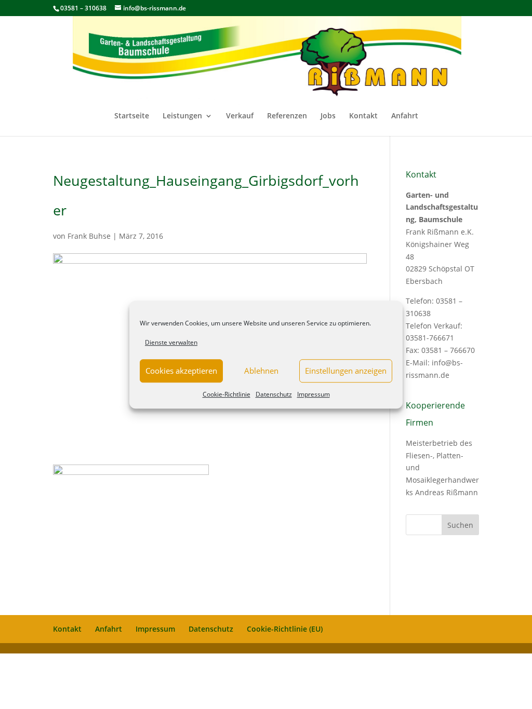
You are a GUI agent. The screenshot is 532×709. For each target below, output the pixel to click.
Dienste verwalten (171, 342)
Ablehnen (261, 371)
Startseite (131, 116)
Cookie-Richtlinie (226, 394)
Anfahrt (404, 116)
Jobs (328, 116)
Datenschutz (274, 394)
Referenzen (287, 116)
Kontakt (363, 116)
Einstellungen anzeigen (346, 371)
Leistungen (182, 116)
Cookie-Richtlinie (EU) (285, 629)
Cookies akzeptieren (181, 371)
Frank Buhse (89, 236)
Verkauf (240, 116)
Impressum (313, 394)
